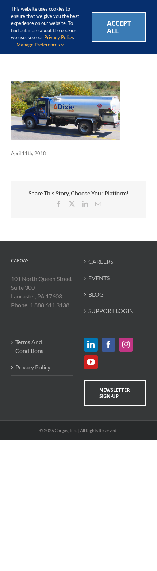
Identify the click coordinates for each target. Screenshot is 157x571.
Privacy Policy (32, 367)
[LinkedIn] (91, 345)
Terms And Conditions (29, 346)
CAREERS (100, 261)
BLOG (96, 294)
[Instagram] (126, 345)
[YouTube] (91, 362)
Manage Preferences (38, 45)
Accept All (119, 27)
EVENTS (99, 277)
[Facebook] (108, 345)
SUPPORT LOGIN (111, 310)
